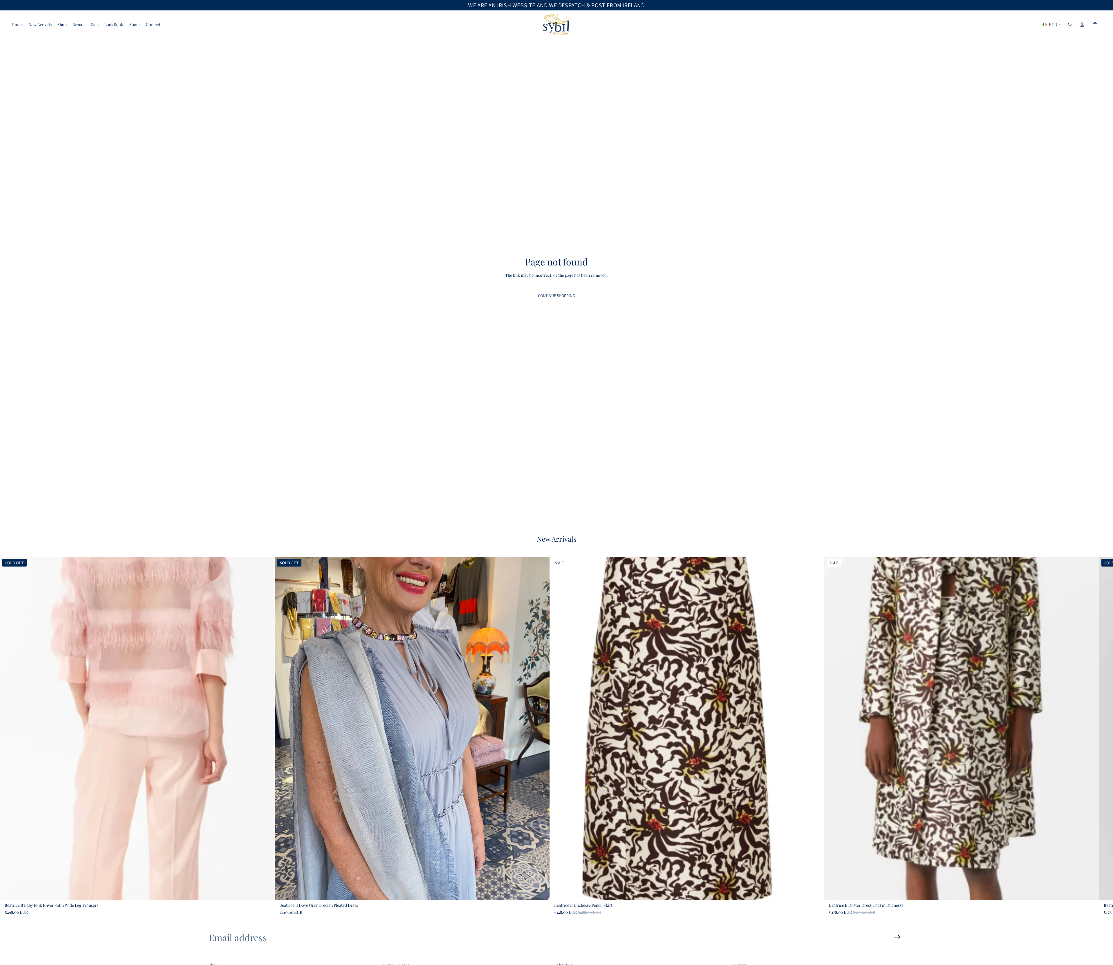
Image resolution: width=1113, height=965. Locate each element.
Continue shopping (556, 295)
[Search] (1070, 24)
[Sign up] (897, 937)
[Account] (1082, 24)
